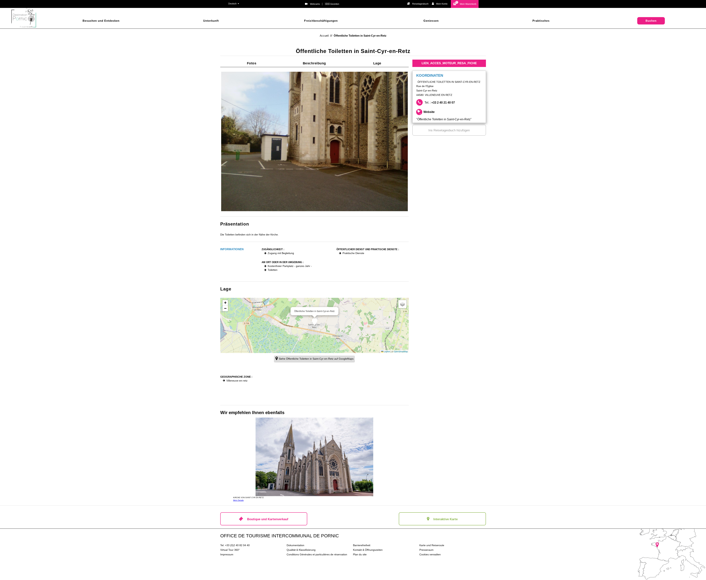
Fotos (251, 63)
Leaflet (386, 351)
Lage (377, 63)
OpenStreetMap (401, 351)
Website (444, 115)
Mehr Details (238, 500)
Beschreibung (314, 63)
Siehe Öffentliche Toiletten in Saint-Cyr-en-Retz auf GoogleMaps (316, 358)
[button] (465, 4)
